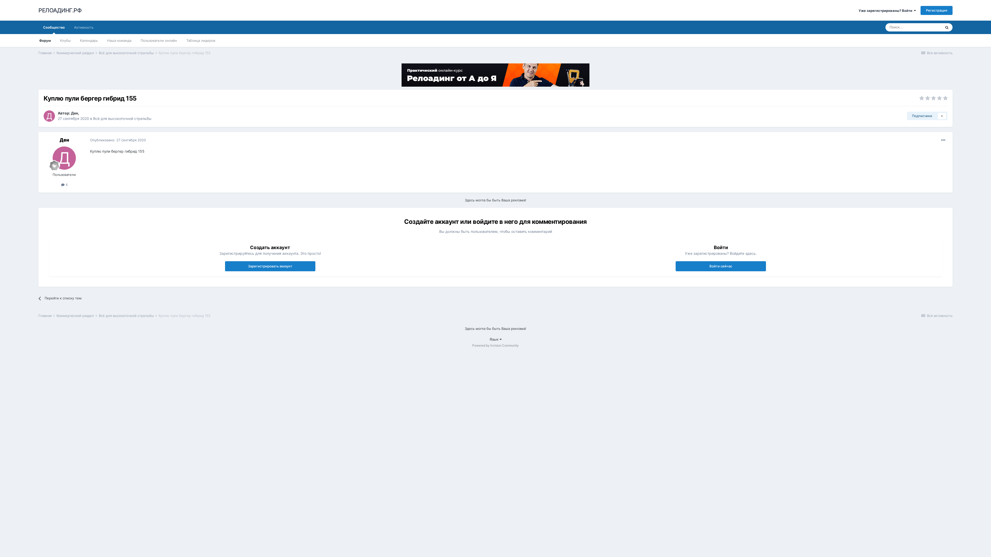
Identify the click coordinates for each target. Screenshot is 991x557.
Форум (45, 40)
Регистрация (936, 10)
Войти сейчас (720, 266)
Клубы (65, 40)
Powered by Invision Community (495, 345)
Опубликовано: (118, 140)
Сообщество (54, 27)
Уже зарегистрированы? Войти (886, 11)
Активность (83, 27)
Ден (74, 113)
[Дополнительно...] (943, 140)
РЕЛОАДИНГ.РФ (60, 10)
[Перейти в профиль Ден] (49, 116)
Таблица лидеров (200, 40)
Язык (495, 339)
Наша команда (119, 40)
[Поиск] (947, 27)
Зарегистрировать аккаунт (270, 266)
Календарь (89, 40)
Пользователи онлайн (159, 40)
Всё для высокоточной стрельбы (122, 118)
